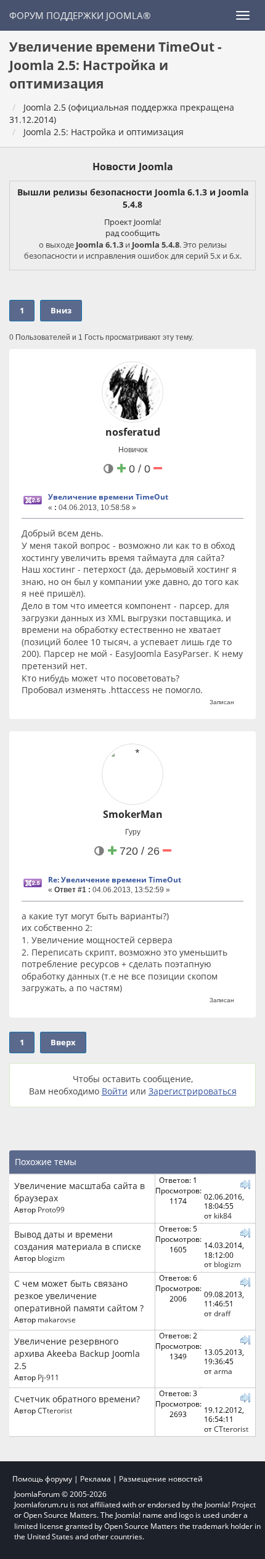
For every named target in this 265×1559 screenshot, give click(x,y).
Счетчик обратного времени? (77, 1399)
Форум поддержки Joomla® (79, 15)
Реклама (95, 1479)
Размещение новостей (161, 1479)
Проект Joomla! (132, 221)
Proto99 (51, 1209)
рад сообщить (132, 232)
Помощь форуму (42, 1479)
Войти (115, 1091)
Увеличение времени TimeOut (108, 496)
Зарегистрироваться (193, 1091)
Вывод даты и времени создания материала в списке (77, 1240)
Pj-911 (48, 1377)
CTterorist (55, 1410)
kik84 (223, 1215)
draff (222, 1313)
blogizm (51, 1258)
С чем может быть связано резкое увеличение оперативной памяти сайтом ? (79, 1296)
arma (223, 1371)
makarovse (57, 1319)
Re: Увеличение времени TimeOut (114, 879)
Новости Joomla (132, 166)
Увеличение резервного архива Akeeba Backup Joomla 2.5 (77, 1353)
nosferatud (132, 432)
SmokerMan (133, 814)
